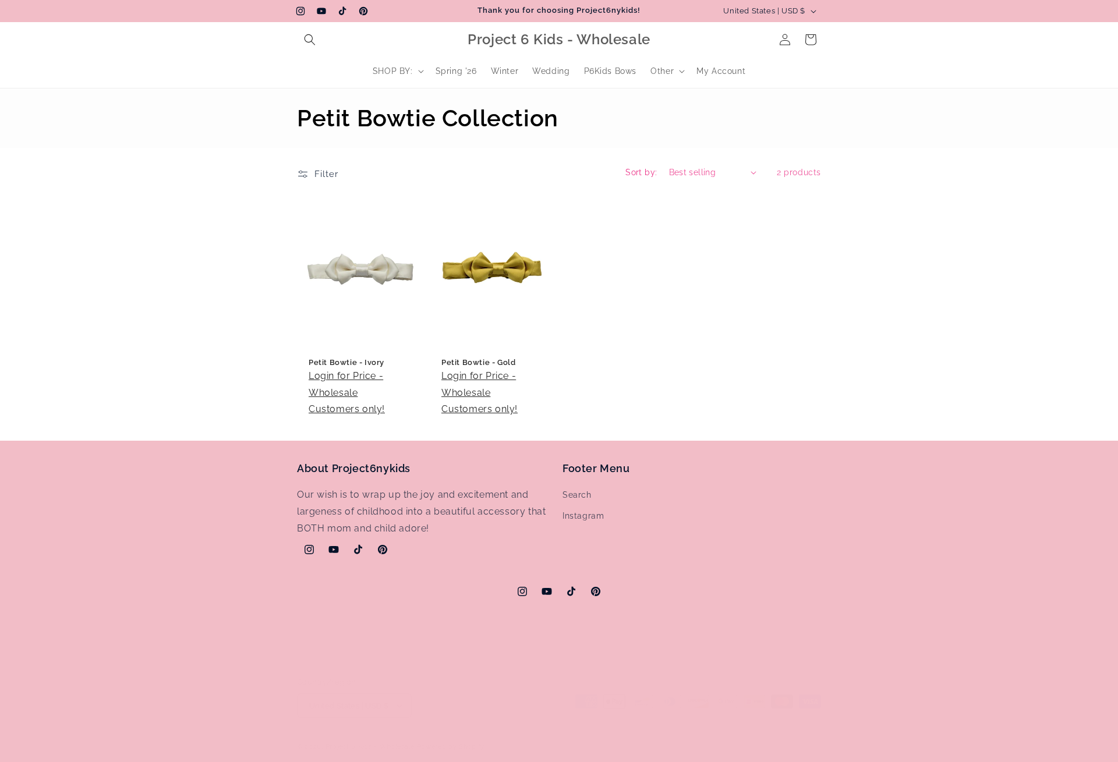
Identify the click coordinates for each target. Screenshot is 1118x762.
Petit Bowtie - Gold (478, 362)
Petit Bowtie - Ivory (346, 362)
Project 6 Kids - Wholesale (370, 746)
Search (577, 494)
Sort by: (641, 172)
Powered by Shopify (451, 746)
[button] (310, 39)
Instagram (583, 515)
